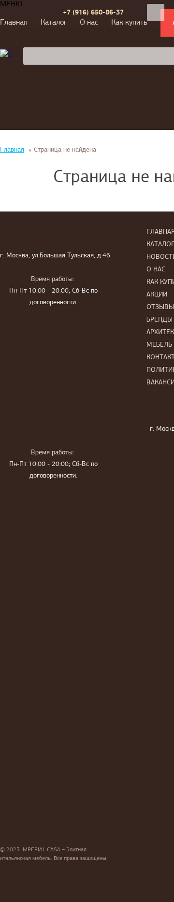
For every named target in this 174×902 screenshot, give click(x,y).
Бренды (159, 320)
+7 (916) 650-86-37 (93, 12)
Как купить (129, 23)
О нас (89, 23)
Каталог (54, 23)
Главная (14, 23)
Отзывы (160, 307)
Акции (156, 294)
